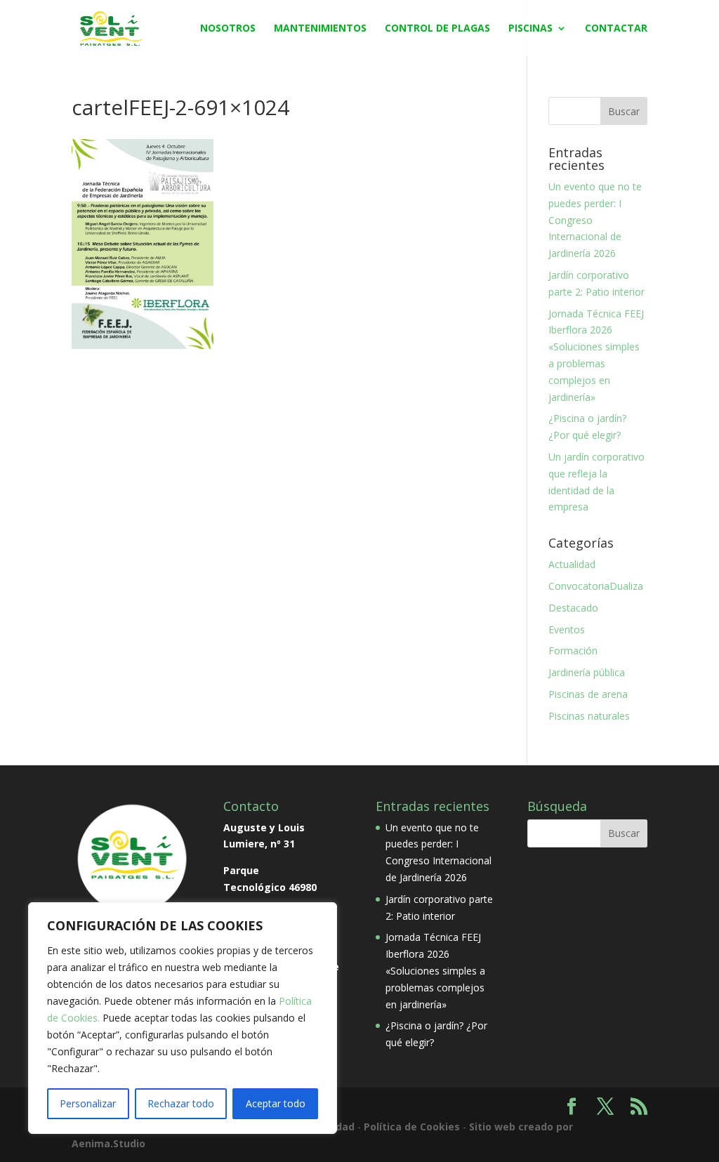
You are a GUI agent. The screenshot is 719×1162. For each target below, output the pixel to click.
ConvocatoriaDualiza (595, 586)
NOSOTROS (228, 28)
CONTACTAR (616, 28)
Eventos (566, 629)
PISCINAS (530, 28)
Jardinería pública (586, 672)
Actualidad (571, 564)
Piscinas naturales (589, 715)
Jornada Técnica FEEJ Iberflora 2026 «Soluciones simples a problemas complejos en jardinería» (435, 970)
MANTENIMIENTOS (320, 28)
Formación (573, 650)
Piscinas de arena (588, 694)
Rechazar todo (180, 1103)
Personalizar (88, 1103)
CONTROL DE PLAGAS (437, 28)
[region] (182, 1018)
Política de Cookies (412, 1126)
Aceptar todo (275, 1103)
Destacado (573, 607)
